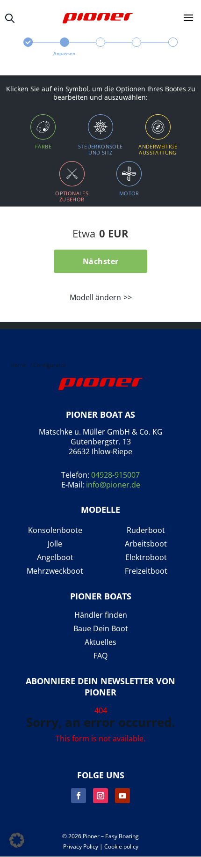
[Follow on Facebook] (78, 795)
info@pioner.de (113, 485)
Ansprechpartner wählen (100, 47)
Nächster (101, 261)
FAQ (100, 655)
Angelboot (55, 557)
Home (18, 365)
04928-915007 (115, 475)
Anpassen (64, 53)
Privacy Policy (80, 846)
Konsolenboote (55, 530)
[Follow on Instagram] (100, 795)
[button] (17, 840)
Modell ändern (95, 297)
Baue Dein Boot (100, 628)
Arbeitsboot (146, 543)
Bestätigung (173, 47)
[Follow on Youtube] (122, 795)
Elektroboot (146, 557)
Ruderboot (146, 530)
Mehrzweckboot (55, 571)
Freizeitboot (146, 571)
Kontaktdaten (137, 47)
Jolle (55, 543)
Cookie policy (121, 846)
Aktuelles (100, 642)
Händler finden (100, 615)
